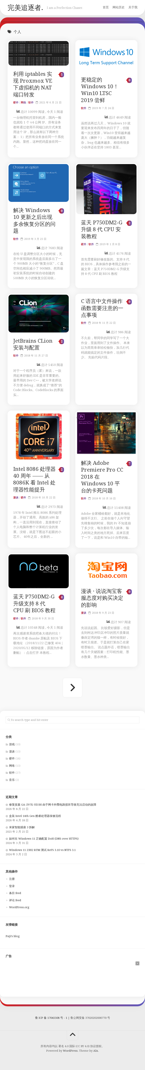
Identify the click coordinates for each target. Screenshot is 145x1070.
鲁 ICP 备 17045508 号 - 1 (51, 1018)
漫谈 (16, 497)
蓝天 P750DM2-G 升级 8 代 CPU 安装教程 (101, 229)
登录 (12, 886)
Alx (95, 1050)
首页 (106, 7)
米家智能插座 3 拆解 (22, 827)
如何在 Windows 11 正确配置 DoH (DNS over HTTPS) (44, 838)
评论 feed (15, 900)
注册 (12, 879)
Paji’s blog (13, 936)
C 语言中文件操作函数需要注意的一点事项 (102, 308)
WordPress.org (19, 907)
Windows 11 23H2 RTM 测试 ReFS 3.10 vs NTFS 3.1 (42, 850)
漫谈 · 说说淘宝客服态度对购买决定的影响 (102, 598)
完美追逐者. (25, 8)
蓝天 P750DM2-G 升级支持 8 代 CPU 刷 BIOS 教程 (34, 603)
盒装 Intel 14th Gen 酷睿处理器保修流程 (35, 816)
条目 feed (15, 893)
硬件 (16, 102)
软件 (31, 102)
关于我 (132, 7)
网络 (23, 102)
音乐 (12, 780)
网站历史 (119, 7)
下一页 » (72, 687)
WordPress (70, 1050)
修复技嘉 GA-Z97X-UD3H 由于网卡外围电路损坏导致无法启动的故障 (52, 804)
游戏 (12, 744)
